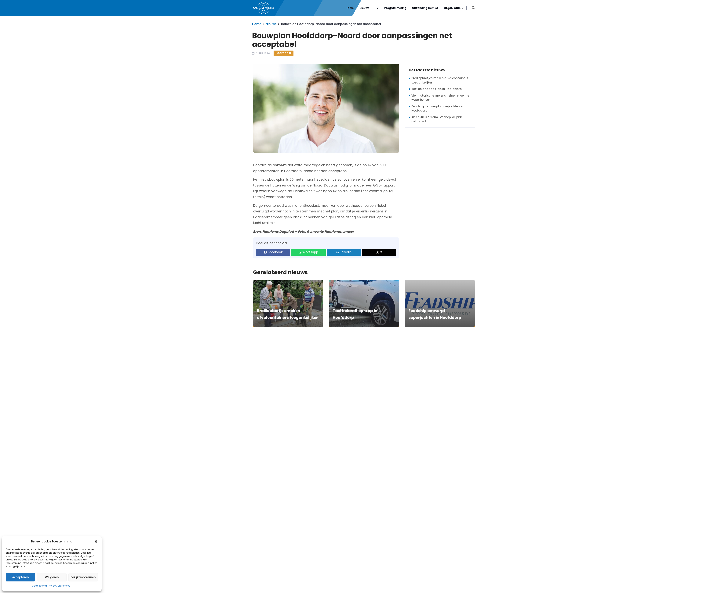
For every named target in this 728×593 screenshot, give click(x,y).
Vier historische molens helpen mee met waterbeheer (441, 98)
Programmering (395, 8)
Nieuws (364, 8)
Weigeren (52, 577)
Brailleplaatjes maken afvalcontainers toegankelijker (439, 80)
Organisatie (452, 8)
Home (350, 8)
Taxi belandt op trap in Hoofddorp (436, 89)
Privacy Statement (59, 585)
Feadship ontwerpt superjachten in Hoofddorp (437, 108)
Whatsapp (310, 252)
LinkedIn (345, 252)
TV (377, 8)
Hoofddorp (283, 53)
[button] (96, 541)
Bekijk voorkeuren (83, 577)
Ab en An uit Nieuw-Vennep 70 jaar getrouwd (436, 119)
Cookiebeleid (39, 585)
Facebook (275, 252)
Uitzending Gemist (425, 8)
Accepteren (20, 577)
